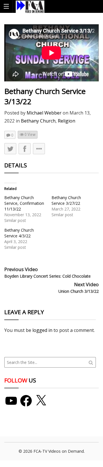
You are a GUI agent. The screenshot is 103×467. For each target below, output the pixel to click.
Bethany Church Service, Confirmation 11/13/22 (24, 203)
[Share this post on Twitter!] (10, 148)
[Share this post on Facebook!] (25, 148)
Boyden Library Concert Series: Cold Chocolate (47, 276)
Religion (66, 121)
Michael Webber (44, 113)
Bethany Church (38, 121)
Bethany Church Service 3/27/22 (66, 200)
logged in (42, 330)
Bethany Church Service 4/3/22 (19, 232)
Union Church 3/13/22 (78, 291)
